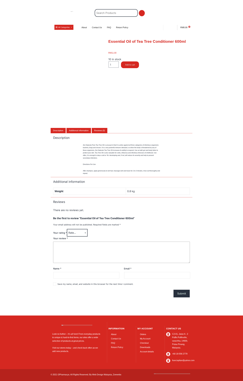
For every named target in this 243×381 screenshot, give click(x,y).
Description (58, 130)
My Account (145, 339)
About (84, 27)
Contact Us (97, 27)
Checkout (144, 343)
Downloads (145, 347)
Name (57, 268)
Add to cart (130, 65)
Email (127, 268)
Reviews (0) (99, 130)
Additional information (79, 130)
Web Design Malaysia (102, 375)
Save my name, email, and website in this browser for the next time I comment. (95, 284)
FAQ (109, 27)
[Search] (142, 13)
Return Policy (122, 27)
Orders (143, 334)
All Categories (64, 27)
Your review (60, 238)
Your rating (60, 232)
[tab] (58, 130)
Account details (147, 352)
